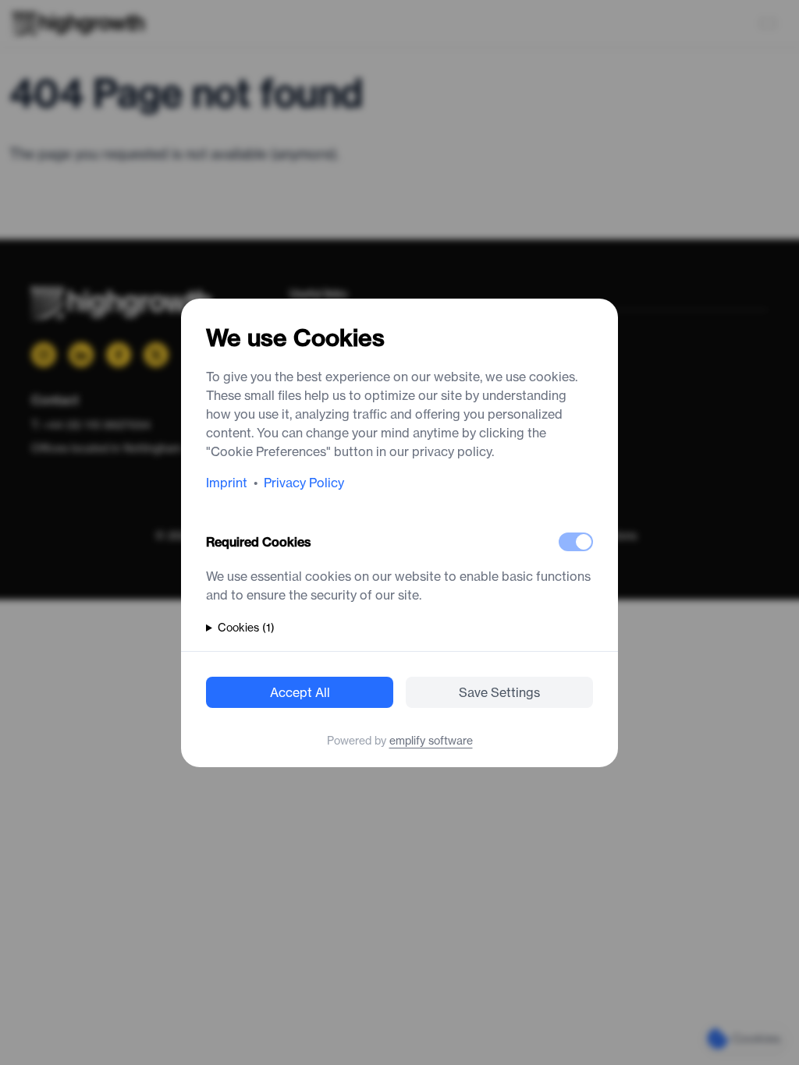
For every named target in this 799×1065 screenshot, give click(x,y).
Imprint (226, 482)
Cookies (246, 628)
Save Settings (499, 692)
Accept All (300, 692)
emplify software (431, 741)
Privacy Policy (304, 482)
